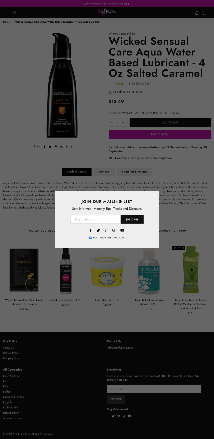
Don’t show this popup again (109, 237)
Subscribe (132, 219)
